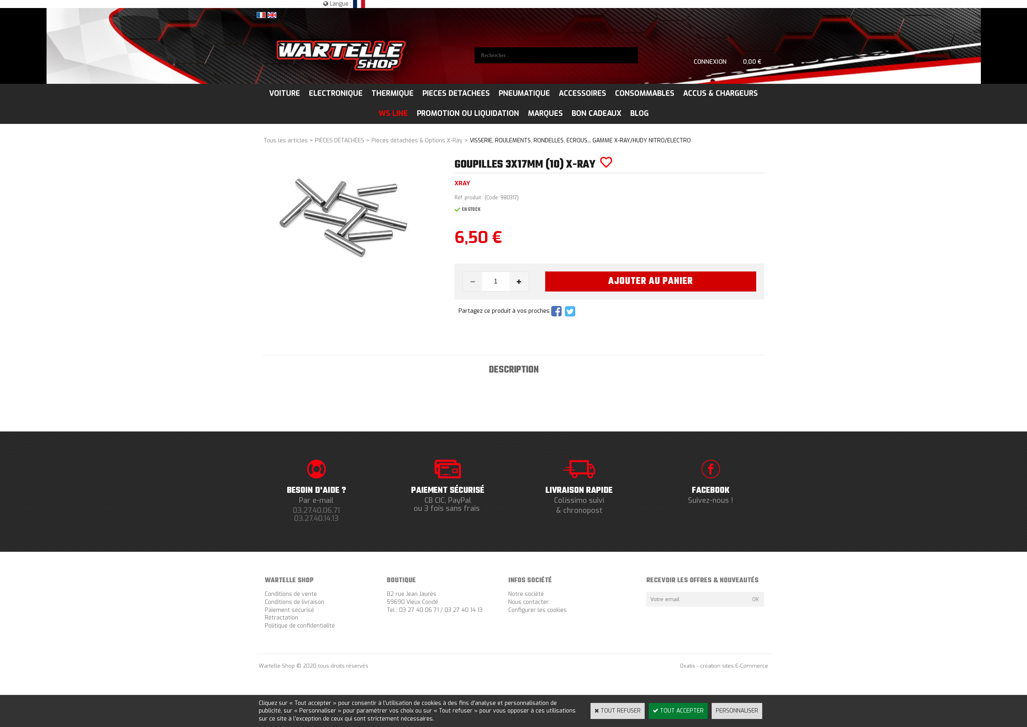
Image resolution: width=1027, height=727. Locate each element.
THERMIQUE (392, 93)
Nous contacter (528, 602)
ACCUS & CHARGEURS (720, 93)
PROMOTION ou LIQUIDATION (468, 113)
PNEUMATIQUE (524, 93)
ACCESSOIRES (582, 93)
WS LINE (393, 113)
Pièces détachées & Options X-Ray (417, 140)
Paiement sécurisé (289, 610)
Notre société (526, 594)
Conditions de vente (291, 594)
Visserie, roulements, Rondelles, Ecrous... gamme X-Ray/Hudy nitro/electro (580, 140)
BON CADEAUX (596, 113)
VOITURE (284, 93)
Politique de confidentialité (300, 626)
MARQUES (545, 113)
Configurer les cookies (537, 610)
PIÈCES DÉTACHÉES (339, 140)
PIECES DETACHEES (456, 93)
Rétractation (281, 618)
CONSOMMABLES (644, 93)
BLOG (639, 113)
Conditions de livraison (294, 602)
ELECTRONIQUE (336, 93)
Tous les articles (286, 140)
